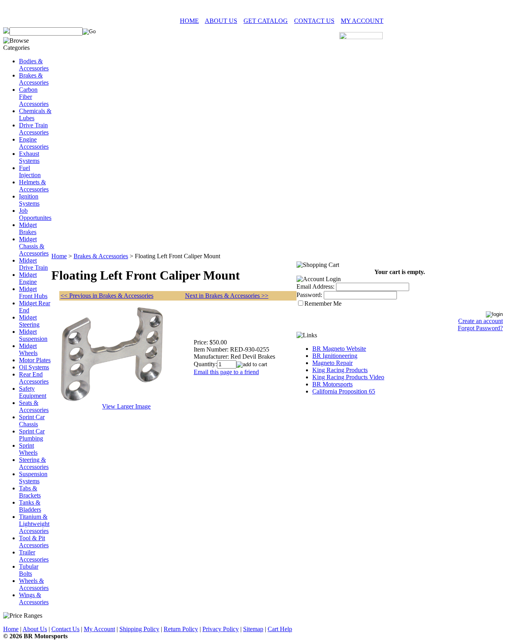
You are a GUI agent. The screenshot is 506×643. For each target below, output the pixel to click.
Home (59, 256)
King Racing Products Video (348, 377)
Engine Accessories (34, 143)
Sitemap (253, 629)
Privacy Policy (220, 629)
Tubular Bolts (28, 570)
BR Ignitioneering (334, 355)
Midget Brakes (28, 228)
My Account (99, 629)
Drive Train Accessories (34, 129)
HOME (189, 20)
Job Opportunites (35, 214)
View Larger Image (126, 406)
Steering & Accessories (34, 463)
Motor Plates (35, 360)
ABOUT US (221, 20)
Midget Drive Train (33, 264)
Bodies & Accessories (34, 65)
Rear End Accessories (34, 378)
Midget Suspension (33, 335)
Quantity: (205, 364)
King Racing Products (340, 370)
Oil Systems (34, 367)
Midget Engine (28, 278)
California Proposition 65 (343, 391)
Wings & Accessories (34, 598)
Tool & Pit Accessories (34, 541)
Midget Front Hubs (33, 292)
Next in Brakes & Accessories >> (226, 295)
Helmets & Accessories (34, 186)
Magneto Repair (332, 362)
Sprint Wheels (28, 449)
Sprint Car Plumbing (32, 435)
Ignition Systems (29, 200)
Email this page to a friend (226, 372)
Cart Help (280, 629)
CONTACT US (314, 20)
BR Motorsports (332, 384)
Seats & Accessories (34, 406)
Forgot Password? (480, 328)
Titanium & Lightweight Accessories (34, 523)
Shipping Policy (139, 629)
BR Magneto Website (339, 348)
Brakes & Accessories (34, 79)
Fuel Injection (30, 171)
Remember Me (323, 303)
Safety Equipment (32, 392)
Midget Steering (29, 321)
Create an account (480, 321)
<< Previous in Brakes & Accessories (106, 295)
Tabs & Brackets (30, 492)
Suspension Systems (33, 477)
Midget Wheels (28, 349)
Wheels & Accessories (34, 584)
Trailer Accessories (34, 556)
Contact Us (65, 629)
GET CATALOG (266, 20)
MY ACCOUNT (362, 20)
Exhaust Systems (29, 157)
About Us (35, 629)
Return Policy (181, 629)
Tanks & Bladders (30, 506)
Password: (309, 294)
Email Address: (315, 286)
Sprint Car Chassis (32, 420)
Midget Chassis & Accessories (34, 246)
